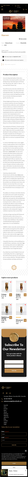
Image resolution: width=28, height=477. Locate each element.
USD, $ (18, 5)
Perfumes (6, 414)
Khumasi (19, 320)
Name (5, 431)
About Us (6, 417)
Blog (5, 419)
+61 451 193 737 (8, 399)
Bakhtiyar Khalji (5, 318)
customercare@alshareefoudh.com (13, 401)
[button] (26, 451)
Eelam (3, 294)
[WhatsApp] (10, 393)
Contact (6, 420)
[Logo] (6, 387)
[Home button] (14, 11)
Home (3, 14)
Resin (5, 410)
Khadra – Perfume (13, 470)
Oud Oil (7, 14)
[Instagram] (6, 393)
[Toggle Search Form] (26, 9)
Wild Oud (13, 14)
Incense (5, 408)
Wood (5, 412)
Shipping (6, 415)
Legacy (5, 422)
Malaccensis (20, 175)
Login (5, 424)
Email (5, 437)
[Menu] (2, 9)
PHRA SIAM (18, 295)
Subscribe (14, 370)
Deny (14, 467)
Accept (14, 463)
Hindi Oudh (12, 151)
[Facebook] (3, 393)
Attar (5, 407)
